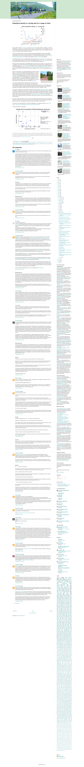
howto (65, 619)
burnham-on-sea (59, 688)
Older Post (51, 611)
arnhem (68, 724)
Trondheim (22, 593)
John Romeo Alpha (18, 554)
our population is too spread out (62, 414)
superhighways (61, 610)
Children (58, 336)
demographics (59, 628)
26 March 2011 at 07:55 (19, 551)
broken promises (59, 615)
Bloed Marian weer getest (62, 543)
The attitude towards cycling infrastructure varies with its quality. (66, 96)
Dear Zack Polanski (61, 562)
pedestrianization (59, 665)
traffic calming (65, 682)
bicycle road (59, 627)
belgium (70, 725)
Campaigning (59, 293)
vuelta (65, 655)
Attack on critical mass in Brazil (64, 217)
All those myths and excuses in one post (66, 88)
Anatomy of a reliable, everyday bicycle (66, 144)
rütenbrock (61, 698)
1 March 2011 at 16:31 (19, 388)
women (61, 684)
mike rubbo (67, 662)
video (60, 579)
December (60, 197)
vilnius (67, 749)
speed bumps (59, 719)
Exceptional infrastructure (61, 330)
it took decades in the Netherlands (63, 417)
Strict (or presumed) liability (61, 397)
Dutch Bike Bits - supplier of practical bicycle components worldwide (64, 485)
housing (62, 677)
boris (68, 614)
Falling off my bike (62, 248)
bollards (70, 726)
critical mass (68, 690)
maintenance (61, 608)
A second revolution (60, 272)
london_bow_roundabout (61, 713)
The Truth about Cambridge (61, 435)
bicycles (62, 588)
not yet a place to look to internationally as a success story (39, 66)
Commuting (59, 360)
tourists (58, 749)
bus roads (65, 688)
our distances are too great (61, 416)
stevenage (58, 747)
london (67, 592)
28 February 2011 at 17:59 (19, 287)
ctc (63, 642)
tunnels (63, 640)
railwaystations (59, 594)
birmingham (62, 726)
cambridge (67, 594)
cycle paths (68, 577)
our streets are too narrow (61, 412)
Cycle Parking (59, 347)
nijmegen (58, 696)
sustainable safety (67, 719)
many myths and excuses (27, 548)
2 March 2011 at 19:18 (19, 514)
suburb (68, 620)
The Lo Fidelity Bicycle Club (63, 509)
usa (65, 607)
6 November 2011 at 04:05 (19, 561)
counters (62, 710)
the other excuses (20, 591)
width (57, 684)
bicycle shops (59, 648)
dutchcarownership (60, 643)
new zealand (62, 651)
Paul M (16, 149)
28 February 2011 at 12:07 (19, 193)
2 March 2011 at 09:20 (19, 491)
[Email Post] (21, 141)
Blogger (44, 764)
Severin (16, 305)
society (68, 617)
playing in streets (65, 665)
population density (62, 697)
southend (63, 746)
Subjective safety (37, 56)
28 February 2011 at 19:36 (19, 317)
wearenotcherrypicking (60, 621)
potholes (67, 697)
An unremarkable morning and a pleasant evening (64, 234)
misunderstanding (59, 663)
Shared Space (59, 384)
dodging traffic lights (68, 615)
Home (33, 611)
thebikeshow (63, 748)
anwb (60, 724)
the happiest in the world (65, 342)
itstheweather (59, 662)
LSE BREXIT (60, 570)
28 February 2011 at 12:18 (19, 206)
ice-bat (66, 677)
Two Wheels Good (61, 518)
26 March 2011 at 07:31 (19, 539)
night (59, 631)
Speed (58, 366)
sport (69, 646)
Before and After (59, 314)
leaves (61, 695)
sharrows (64, 745)
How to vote (61, 229)
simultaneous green (62, 646)
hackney (58, 661)
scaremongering (59, 402)
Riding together (61, 247)
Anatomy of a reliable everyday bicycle (63, 363)
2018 (59, 186)
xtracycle (69, 655)
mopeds (65, 663)
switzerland (59, 647)
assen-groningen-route (63, 657)
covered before (34, 47)
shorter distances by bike (67, 625)
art (71, 724)
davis (69, 730)
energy (66, 623)
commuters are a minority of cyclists (26, 136)
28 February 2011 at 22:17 (19, 354)
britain (66, 579)
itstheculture (68, 661)
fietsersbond (59, 617)
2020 (59, 183)
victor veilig (63, 749)
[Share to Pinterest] (27, 141)
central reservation (64, 689)
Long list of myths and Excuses (62, 408)
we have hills (59, 415)
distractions (68, 692)
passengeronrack (63, 716)
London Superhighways (61, 443)
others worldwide (62, 447)
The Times (63, 685)
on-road (69, 715)
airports (66, 723)
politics (69, 631)
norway (69, 663)
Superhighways (59, 302)
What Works (59, 299)
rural (68, 597)
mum (68, 650)
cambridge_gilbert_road (66, 709)
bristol (69, 687)
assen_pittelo (59, 687)
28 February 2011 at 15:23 (19, 269)
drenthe (58, 595)
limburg (66, 678)
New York (43, 60)
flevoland (69, 693)
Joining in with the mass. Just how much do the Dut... (64, 243)
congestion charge (69, 729)
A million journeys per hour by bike (64, 231)
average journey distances (44, 89)
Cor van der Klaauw (60, 656)
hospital (70, 712)
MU (15, 439)
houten (63, 661)
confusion (63, 729)
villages (69, 647)
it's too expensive (60, 413)
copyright (58, 690)
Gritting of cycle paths (60, 334)
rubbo (62, 744)
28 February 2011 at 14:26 (19, 232)
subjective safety (60, 587)
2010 (59, 259)
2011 (59, 196)
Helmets (58, 401)
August (60, 203)
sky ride (69, 745)
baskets (70, 641)
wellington (59, 750)
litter (69, 678)
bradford (59, 709)
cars (57, 588)
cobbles (66, 728)
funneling (59, 676)
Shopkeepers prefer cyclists (63, 232)
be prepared (63, 725)
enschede (65, 711)
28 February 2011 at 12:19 (19, 217)
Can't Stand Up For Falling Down (63, 521)
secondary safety (67, 718)
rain (69, 665)
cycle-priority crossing (68, 710)
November (60, 199)
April (59, 209)
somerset (61, 681)
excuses (70, 595)
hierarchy (66, 712)
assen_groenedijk (67, 686)
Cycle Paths (59, 304)
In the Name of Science (61, 540)
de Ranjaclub (60, 542)
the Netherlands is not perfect (62, 383)
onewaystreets (59, 680)
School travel (59, 343)
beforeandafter (59, 622)
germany (58, 629)
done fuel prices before (22, 454)
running (65, 744)
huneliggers (59, 598)
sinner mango (66, 585)
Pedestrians (59, 276)
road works (63, 599)
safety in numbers (67, 698)
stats (68, 588)
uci (60, 749)
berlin (66, 687)
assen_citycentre (67, 626)
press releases (59, 613)
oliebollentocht (65, 715)
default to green (65, 691)
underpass (68, 640)
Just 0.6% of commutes (25, 65)
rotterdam (69, 717)
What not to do (59, 376)
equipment (70, 711)
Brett (16, 575)
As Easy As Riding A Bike (62, 501)
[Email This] (23, 141)
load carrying (68, 644)
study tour (70, 609)
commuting (59, 593)
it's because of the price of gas (62, 418)
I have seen (17, 224)
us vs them (61, 655)
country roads (63, 690)
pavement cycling (67, 664)
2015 (59, 190)
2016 (59, 189)
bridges (63, 618)
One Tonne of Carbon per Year (63, 561)
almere (58, 724)
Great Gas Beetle (61, 493)
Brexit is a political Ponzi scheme (63, 571)
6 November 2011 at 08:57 (19, 572)
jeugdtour (70, 677)
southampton (59, 746)
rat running (66, 652)
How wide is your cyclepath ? (63, 221)
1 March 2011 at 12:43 (19, 374)
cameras (69, 727)
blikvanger (66, 726)
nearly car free (68, 679)
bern (58, 726)
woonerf (65, 684)
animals (68, 621)
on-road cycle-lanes (60, 645)
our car (63, 680)
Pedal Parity (60, 498)
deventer (69, 659)
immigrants (65, 694)
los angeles (64, 650)
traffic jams (70, 682)
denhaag (61, 711)
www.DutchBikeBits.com (62, 531)
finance (58, 644)
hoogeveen (58, 677)
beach (59, 658)
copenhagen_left (60, 730)
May (59, 207)
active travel (61, 723)
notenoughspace (59, 664)
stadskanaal (68, 746)
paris (64, 696)
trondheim (58, 721)
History (58, 311)
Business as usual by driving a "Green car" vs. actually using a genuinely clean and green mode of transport (67, 153)
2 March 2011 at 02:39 (19, 449)
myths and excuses (24, 47)
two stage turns (64, 721)
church (62, 728)
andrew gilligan (66, 656)
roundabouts (59, 625)
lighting (66, 649)
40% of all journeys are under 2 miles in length (37, 94)
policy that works (40, 267)
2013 (59, 193)
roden (68, 743)
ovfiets (58, 716)
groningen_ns (64, 676)
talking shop (60, 626)
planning (63, 580)
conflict (69, 627)
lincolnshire (65, 695)
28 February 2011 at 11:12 (19, 167)
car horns (58, 728)
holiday (64, 611)
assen (58, 577)
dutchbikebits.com (60, 606)
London (58, 444)
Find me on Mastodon (60, 472)
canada (59, 642)
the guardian (63, 639)
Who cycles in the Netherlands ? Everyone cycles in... (64, 240)
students (58, 639)
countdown (65, 730)
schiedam (59, 745)
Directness (58, 317)
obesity (67, 651)
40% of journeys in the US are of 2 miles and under (26, 512)
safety (68, 591)
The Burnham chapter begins (62, 555)
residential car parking (63, 717)
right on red (63, 743)
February (60, 212)
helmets (68, 624)
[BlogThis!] (24, 141)
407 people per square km (39, 250)
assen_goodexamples (61, 584)
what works (63, 581)
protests (69, 716)
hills (61, 644)
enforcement (68, 643)
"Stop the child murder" (61, 297)
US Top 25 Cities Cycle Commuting (27, 559)
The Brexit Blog (60, 554)
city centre (64, 627)
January (60, 257)
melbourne (62, 679)
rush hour (63, 620)
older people (64, 631)
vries (61, 722)
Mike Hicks (17, 378)
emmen (70, 731)
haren (57, 694)
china (69, 689)
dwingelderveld (59, 693)
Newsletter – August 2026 (62, 547)
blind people (63, 658)
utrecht (58, 641)
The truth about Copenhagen (65, 126)
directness (68, 587)
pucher (62, 652)
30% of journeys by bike (29, 258)
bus (71, 622)
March (60, 210)
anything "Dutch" (62, 382)
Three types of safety (60, 267)
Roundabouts (59, 324)
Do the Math (60, 539)
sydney (65, 681)
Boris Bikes (59, 446)
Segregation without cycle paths (62, 307)
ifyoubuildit (70, 607)
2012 (59, 195)
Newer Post (15, 611)
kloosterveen (59, 630)
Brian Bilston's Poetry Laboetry (63, 546)
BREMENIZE (60, 495)
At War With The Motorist (62, 506)
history (63, 597)
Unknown (17, 495)
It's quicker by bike (62, 238)
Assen (46, 59)
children (58, 586)
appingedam (64, 724)
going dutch (59, 611)
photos (65, 590)
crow (66, 659)
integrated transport (63, 596)
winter (70, 590)
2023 (59, 179)
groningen (64, 595)
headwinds (68, 676)
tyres (65, 683)
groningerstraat (66, 629)
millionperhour (65, 714)
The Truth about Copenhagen (62, 427)
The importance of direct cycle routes (65, 218)
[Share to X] (25, 141)
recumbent (66, 586)
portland (67, 680)
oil (61, 696)
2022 (59, 180)
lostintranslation (67, 606)
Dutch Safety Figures (60, 280)
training (62, 654)
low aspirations (65, 630)
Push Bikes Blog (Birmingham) (63, 490)
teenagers (63, 632)
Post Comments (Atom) (21, 615)
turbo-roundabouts (60, 683)
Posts (59, 476)
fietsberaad (61, 649)
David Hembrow (18, 209)
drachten (61, 731)
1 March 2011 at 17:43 (19, 413)
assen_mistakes (69, 632)
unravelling (61, 607)
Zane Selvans (17, 320)
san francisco (70, 744)
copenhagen (62, 659)
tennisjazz (17, 517)
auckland (59, 725)
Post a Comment (17, 603)
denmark (68, 642)
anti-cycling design (64, 641)
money (68, 608)
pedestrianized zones (60, 396)
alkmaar (69, 723)
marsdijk (58, 679)
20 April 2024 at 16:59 (19, 601)
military (69, 695)
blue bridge (64, 648)
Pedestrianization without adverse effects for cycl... (64, 228)
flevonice (62, 712)
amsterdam (63, 614)
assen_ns (70, 657)
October (60, 200)
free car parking (62, 660)
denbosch (60, 623)
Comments (60, 478)
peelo (67, 696)
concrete (58, 710)
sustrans (58, 632)
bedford (63, 687)
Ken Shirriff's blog (61, 550)
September (61, 202)
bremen (62, 727)
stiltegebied (66, 653)
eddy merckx (65, 731)
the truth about (59, 682)
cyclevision (58, 691)
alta (61, 686)
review (68, 599)
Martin (16, 221)
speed (58, 618)
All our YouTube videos (61, 483)
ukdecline (69, 683)
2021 (59, 182)
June (60, 206)
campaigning (59, 590)
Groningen (62, 350)
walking (70, 749)
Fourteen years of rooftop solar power (63, 559)
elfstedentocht (64, 693)
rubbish (58, 718)
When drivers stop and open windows (65, 213)
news (64, 617)
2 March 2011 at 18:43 (19, 505)
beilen (67, 725)
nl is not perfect (62, 591)
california (65, 727)
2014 (59, 192)
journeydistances (60, 678)
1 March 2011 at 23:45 (19, 436)
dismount (63, 692)
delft (58, 711)
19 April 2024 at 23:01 (19, 582)
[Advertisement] (32, 607)
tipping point (68, 748)
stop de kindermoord (64, 747)
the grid (69, 681)
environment (61, 616)
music (71, 630)
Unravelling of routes (60, 310)
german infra (68, 660)
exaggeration (67, 616)
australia (68, 610)
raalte (57, 717)
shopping (64, 609)
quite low (34, 80)
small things (59, 592)
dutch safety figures (66, 628)
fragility (58, 660)
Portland (32, 61)
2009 (59, 260)
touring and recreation (67, 582)
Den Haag (22, 77)
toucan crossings (67, 720)
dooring (58, 731)
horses (61, 694)
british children (66, 622)
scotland (62, 718)
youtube (63, 750)
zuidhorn (64, 722)
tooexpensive (64, 647)
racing (67, 593)
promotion (65, 598)
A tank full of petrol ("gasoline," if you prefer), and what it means (67, 161)
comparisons (64, 583)
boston (59, 727)
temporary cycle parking (60, 720)
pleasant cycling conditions (65, 612)
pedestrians (59, 609)
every (59, 712)
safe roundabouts (68, 645)
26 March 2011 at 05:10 (19, 523)
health (63, 624)
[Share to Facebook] (26, 141)
